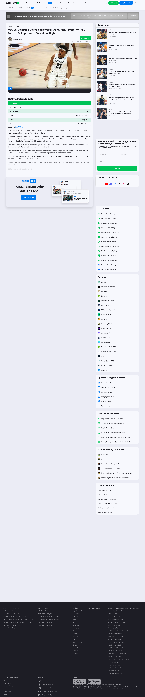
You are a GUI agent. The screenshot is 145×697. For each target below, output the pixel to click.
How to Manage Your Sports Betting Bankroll (115, 442)
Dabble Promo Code (114, 656)
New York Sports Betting (109, 218)
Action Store (7, 691)
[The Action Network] (12, 3)
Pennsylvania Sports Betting (110, 232)
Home (10, 26)
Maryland (76, 619)
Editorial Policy (8, 686)
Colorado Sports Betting (109, 237)
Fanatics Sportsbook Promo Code (118, 611)
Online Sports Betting (108, 214)
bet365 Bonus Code (114, 616)
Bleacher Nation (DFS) (108, 351)
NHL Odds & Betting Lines (11, 628)
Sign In (136, 3)
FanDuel (104, 370)
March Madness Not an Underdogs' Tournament (116, 473)
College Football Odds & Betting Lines (15, 616)
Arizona (75, 622)
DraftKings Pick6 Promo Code (117, 653)
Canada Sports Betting (108, 265)
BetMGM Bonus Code (114, 614)
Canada (75, 653)
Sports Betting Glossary (108, 428)
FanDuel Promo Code (114, 639)
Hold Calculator (106, 401)
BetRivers (104, 319)
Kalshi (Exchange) (107, 314)
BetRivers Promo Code (115, 651)
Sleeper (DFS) (105, 338)
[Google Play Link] (94, 681)
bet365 (103, 282)
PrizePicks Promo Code (115, 673)
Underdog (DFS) (106, 324)
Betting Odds (105, 406)
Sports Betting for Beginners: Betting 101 (114, 423)
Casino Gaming (106, 485)
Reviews (102, 277)
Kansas (75, 645)
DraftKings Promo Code (115, 636)
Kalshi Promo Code (114, 625)
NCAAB (16, 26)
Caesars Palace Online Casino (107, 503)
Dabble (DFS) (105, 333)
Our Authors (7, 683)
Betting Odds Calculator (109, 383)
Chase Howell (18, 39)
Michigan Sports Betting (109, 251)
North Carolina (77, 648)
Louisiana (76, 616)
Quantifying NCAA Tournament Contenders (115, 478)
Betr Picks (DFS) (106, 342)
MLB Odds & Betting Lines (11, 625)
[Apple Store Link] (79, 681)
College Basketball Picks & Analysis (49, 619)
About (5, 680)
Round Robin (105, 454)
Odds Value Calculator (108, 387)
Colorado (76, 625)
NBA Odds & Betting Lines (11, 614)
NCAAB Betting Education (111, 449)
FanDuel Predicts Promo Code (117, 622)
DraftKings (19, 127)
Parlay (103, 459)
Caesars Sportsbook (107, 300)
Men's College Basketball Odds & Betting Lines (18, 619)
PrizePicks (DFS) (106, 328)
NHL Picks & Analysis (45, 625)
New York (76, 614)
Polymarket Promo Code (115, 619)
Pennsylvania (77, 631)
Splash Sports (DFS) (107, 361)
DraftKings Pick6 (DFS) (108, 347)
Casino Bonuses (103, 495)
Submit (117, 168)
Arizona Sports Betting (108, 255)
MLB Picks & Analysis (45, 622)
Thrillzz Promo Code (114, 670)
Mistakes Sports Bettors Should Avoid (113, 432)
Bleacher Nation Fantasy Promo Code (120, 659)
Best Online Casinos (104, 490)
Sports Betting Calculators (111, 378)
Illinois (75, 633)
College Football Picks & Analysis (48, 616)
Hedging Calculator (107, 397)
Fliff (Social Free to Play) (109, 310)
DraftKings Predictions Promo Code (119, 631)
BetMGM (104, 291)
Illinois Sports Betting (108, 228)
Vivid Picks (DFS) (106, 356)
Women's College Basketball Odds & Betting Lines (19, 622)
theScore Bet (105, 305)
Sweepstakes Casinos (105, 512)
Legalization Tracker (79, 611)
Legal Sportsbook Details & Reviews (112, 419)
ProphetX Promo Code (115, 633)
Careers (5, 689)
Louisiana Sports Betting (109, 223)
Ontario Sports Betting (108, 269)
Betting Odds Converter (109, 392)
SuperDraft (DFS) (106, 365)
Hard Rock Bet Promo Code (116, 648)
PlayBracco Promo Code (115, 668)
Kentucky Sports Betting (109, 260)
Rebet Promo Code (114, 665)
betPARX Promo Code (115, 645)
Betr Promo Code (113, 662)
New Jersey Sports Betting (110, 246)
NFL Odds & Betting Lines (11, 611)
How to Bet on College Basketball (112, 464)
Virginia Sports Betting (108, 241)
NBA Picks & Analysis (45, 614)
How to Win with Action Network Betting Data (115, 437)
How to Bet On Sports (108, 413)
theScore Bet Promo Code (116, 642)
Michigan (76, 636)
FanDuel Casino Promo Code (107, 508)
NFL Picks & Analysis (44, 611)
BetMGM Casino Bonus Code (107, 499)
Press (5, 694)
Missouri (75, 651)
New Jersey (76, 628)
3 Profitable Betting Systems (110, 468)
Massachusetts (77, 642)
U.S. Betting (103, 209)
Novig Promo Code (114, 628)
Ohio (74, 639)
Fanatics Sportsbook (108, 287)
